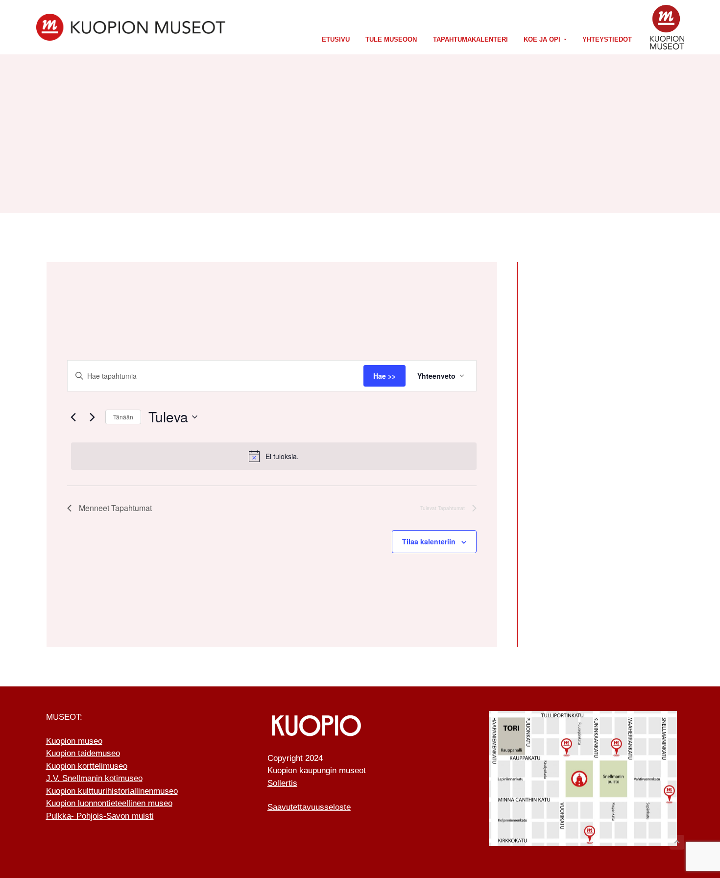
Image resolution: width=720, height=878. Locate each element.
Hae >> (384, 376)
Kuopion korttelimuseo (86, 766)
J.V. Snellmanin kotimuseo (94, 778)
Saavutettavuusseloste (309, 807)
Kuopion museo (74, 741)
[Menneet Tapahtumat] (73, 417)
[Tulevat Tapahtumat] (92, 417)
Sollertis (282, 783)
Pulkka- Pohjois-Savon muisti (100, 816)
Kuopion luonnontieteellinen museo (109, 803)
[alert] (274, 456)
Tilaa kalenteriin (429, 541)
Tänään (123, 417)
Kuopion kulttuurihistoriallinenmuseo (112, 791)
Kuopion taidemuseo (83, 753)
